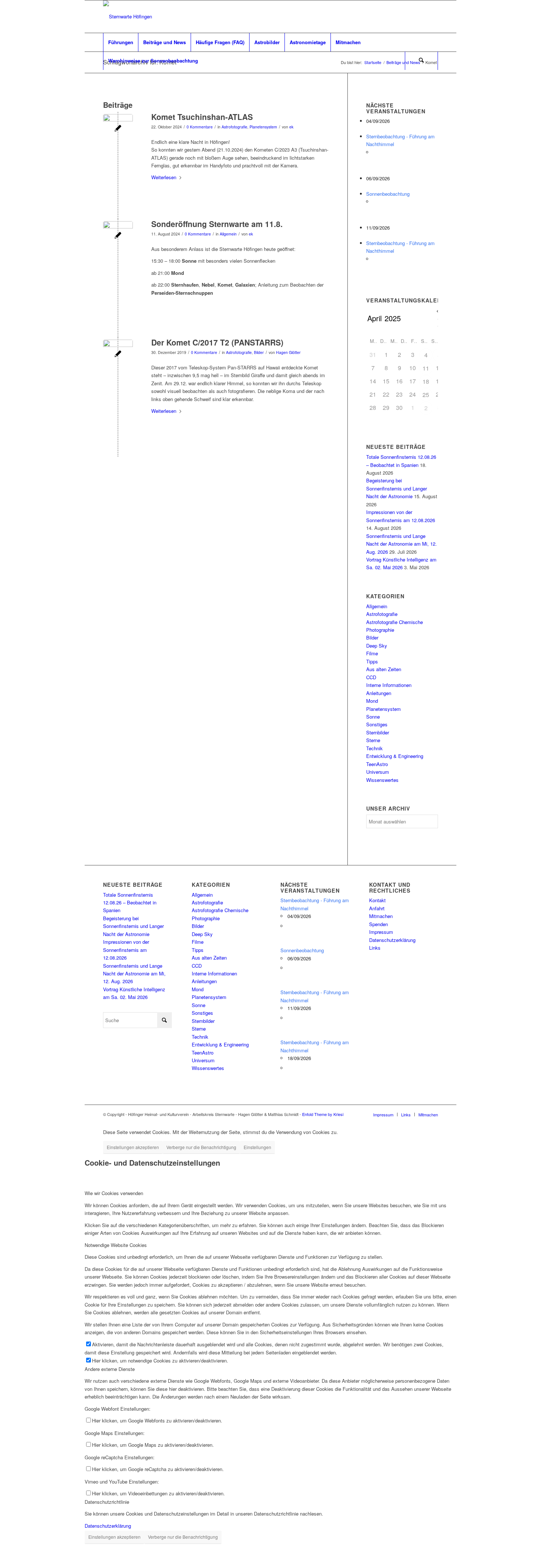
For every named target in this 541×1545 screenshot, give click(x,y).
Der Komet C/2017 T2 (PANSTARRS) (217, 342)
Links (375, 947)
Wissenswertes (382, 779)
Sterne (373, 740)
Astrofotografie (234, 127)
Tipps (372, 661)
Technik (374, 748)
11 (425, 368)
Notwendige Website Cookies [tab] (116, 1244)
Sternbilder (377, 732)
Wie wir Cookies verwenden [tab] (114, 1193)
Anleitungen (378, 693)
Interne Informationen (388, 684)
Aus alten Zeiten (383, 669)
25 (425, 394)
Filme (372, 653)
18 (425, 381)
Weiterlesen (163, 177)
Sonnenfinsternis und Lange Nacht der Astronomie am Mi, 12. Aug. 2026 (401, 543)
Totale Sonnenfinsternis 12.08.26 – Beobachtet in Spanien (129, 902)
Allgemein (228, 234)
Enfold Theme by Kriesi (322, 1114)
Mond (372, 700)
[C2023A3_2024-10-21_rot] (118, 129)
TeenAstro (377, 764)
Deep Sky (376, 645)
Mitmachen (381, 916)
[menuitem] (120, 42)
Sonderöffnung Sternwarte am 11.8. (217, 223)
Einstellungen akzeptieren (133, 1147)
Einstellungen (257, 1147)
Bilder (259, 352)
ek (291, 127)
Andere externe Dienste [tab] (110, 1368)
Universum (377, 771)
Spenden (378, 924)
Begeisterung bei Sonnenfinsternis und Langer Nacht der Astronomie (396, 488)
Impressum (381, 931)
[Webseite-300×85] (127, 16)
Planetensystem (263, 127)
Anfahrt (377, 908)
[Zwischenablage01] (118, 236)
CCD (371, 677)
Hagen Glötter (288, 352)
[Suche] (421, 61)
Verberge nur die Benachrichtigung (201, 1147)
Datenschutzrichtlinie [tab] (107, 1501)
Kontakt (377, 900)
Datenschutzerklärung (392, 939)
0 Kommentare (200, 127)
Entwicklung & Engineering (394, 755)
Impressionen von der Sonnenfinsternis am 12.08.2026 (126, 949)
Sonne (373, 716)
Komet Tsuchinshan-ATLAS (202, 116)
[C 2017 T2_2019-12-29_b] (118, 354)
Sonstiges (377, 724)
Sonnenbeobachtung (388, 193)
